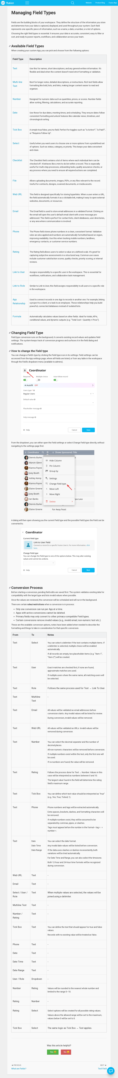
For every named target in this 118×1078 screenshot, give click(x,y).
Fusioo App (113, 3)
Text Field (102, 1068)
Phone (16, 231)
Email (15, 211)
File (14, 180)
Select (16, 143)
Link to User (19, 272)
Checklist (17, 160)
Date (15, 112)
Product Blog (100, 3)
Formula (17, 316)
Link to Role (19, 285)
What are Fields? (18, 1068)
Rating (16, 251)
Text (15, 68)
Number (17, 99)
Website (89, 3)
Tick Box (17, 129)
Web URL (17, 194)
